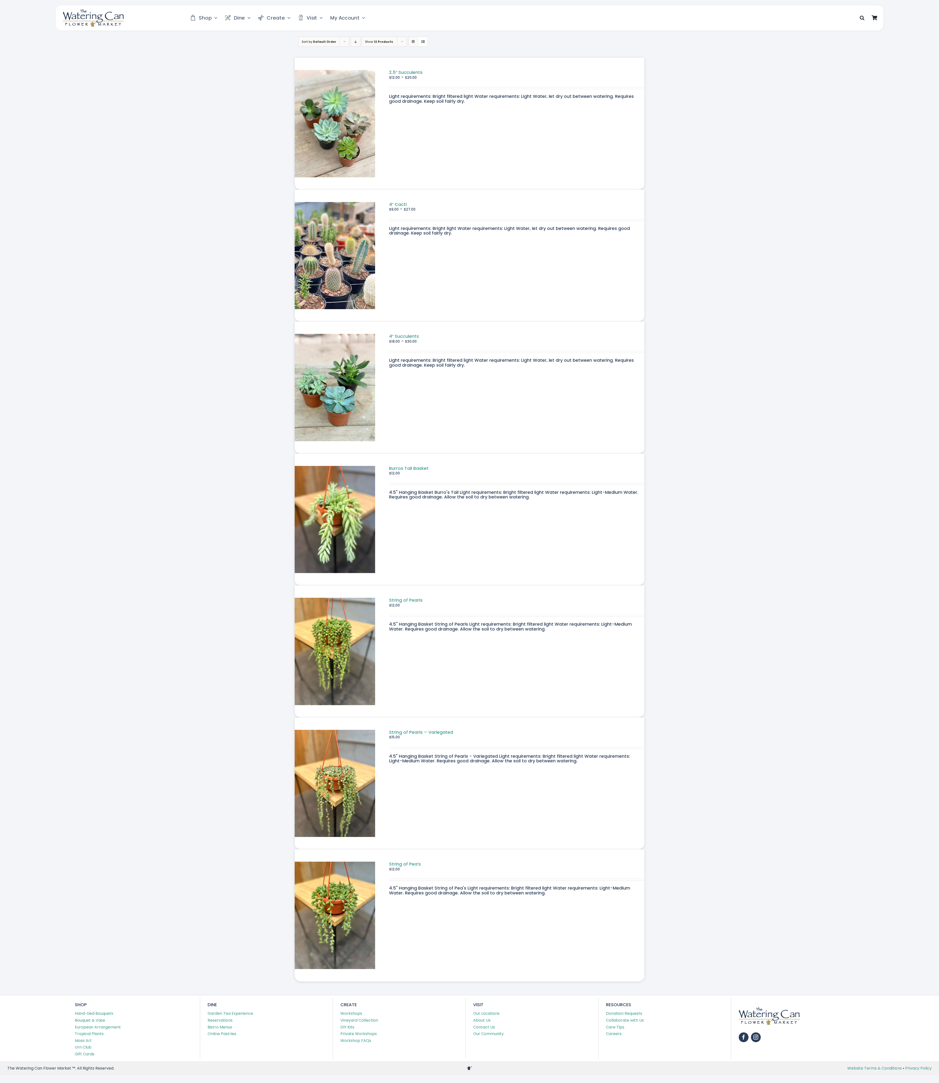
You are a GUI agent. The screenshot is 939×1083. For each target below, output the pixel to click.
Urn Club (83, 1047)
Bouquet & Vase (90, 1020)
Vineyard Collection (359, 1020)
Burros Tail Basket (408, 468)
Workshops (351, 1013)
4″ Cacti (398, 204)
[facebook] (744, 1037)
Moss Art (83, 1040)
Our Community (488, 1034)
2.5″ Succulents (406, 72)
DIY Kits (347, 1027)
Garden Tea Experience (230, 1013)
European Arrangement (98, 1027)
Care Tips (615, 1027)
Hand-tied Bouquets (94, 1013)
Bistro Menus (220, 1027)
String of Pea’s (405, 864)
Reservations (220, 1020)
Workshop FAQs (355, 1040)
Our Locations (486, 1013)
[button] (862, 18)
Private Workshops (358, 1034)
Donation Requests (624, 1013)
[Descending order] (355, 42)
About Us (482, 1020)
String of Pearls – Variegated (421, 732)
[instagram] (756, 1037)
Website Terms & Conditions (875, 1068)
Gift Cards (84, 1054)
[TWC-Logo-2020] (93, 11)
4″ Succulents (404, 336)
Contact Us (484, 1027)
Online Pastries (222, 1034)
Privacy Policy (918, 1068)
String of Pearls (406, 600)
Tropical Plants (89, 1034)
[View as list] (423, 41)
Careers (614, 1034)
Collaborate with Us (625, 1020)
